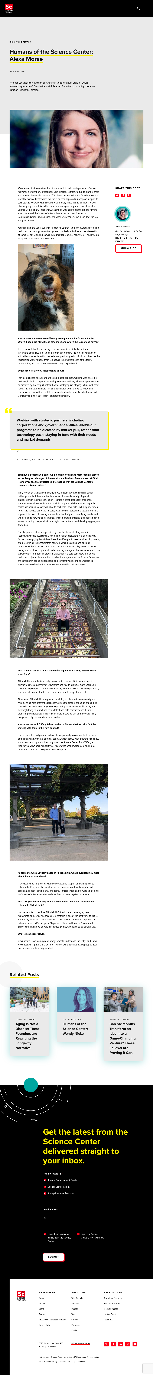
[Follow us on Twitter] (106, 1344)
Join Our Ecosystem (112, 1303)
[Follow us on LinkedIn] (120, 1344)
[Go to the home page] (9, 8)
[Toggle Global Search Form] (138, 8)
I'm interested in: (53, 1173)
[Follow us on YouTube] (135, 1344)
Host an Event (110, 1314)
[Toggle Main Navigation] (146, 8)
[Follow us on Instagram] (127, 1344)
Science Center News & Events (62, 1180)
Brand (41, 1308)
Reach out (108, 1319)
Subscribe (128, 248)
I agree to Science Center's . (92, 1235)
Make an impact (111, 1308)
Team (73, 1314)
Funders (74, 1330)
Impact (74, 1308)
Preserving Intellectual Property (52, 1319)
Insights (14, 42)
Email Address (51, 1209)
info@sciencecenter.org (80, 1343)
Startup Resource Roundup (61, 1193)
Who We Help (77, 1298)
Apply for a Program (113, 1298)
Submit (53, 1257)
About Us (75, 1303)
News (41, 1298)
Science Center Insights (59, 1187)
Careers (74, 1319)
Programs (75, 1325)
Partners (42, 1314)
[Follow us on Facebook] (113, 1344)
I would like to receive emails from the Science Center (59, 1237)
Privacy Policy (96, 1237)
